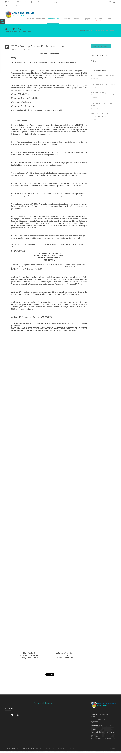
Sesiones (75, 19)
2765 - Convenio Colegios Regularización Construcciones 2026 (103, 93)
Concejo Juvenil (87, 19)
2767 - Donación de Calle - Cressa (102, 76)
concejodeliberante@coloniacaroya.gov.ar (46, 2)
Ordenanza (95, 61)
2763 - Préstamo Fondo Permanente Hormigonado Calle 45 (103, 115)
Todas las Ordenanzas (101, 46)
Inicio (31, 19)
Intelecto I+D (69, 748)
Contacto (108, 19)
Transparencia (53, 19)
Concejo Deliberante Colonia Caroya (48, 748)
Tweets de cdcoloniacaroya (43, 703)
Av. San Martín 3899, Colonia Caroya (17, 2)
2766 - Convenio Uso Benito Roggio (103, 84)
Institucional (40, 19)
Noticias (66, 19)
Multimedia (99, 19)
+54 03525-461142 (14, 6)
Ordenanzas (84, 30)
